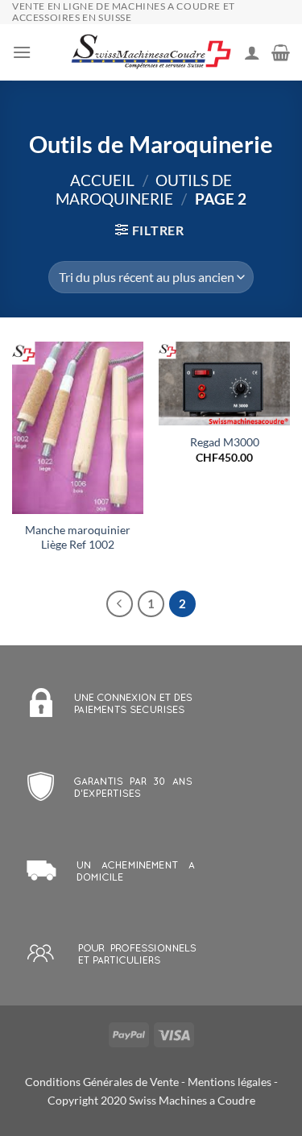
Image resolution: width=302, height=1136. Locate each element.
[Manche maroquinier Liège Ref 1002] (77, 428)
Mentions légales (229, 1081)
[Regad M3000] (224, 383)
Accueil (102, 180)
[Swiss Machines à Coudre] (151, 53)
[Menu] (21, 52)
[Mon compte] (252, 52)
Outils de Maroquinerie (144, 189)
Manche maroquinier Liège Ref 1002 (77, 537)
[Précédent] (120, 604)
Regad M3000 (224, 442)
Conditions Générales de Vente (102, 1081)
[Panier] (280, 52)
